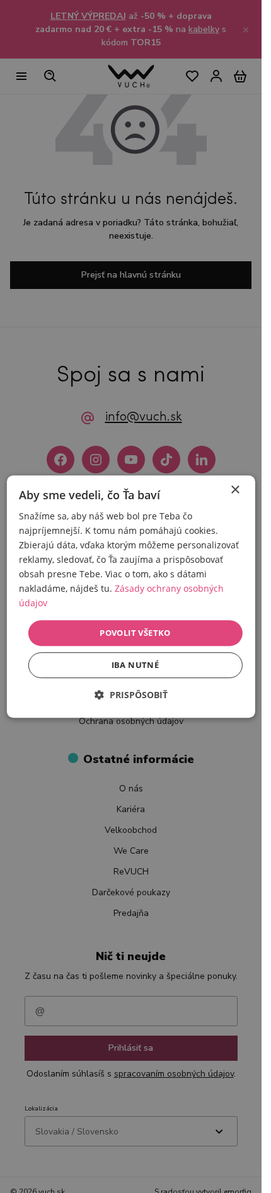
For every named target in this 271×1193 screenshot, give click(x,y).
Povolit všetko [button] (135, 632)
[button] (131, 694)
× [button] (234, 490)
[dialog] (130, 596)
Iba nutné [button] (135, 664)
